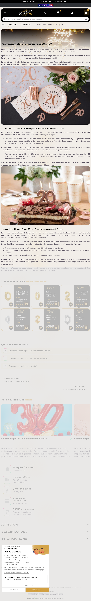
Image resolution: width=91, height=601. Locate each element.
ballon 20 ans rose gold (22, 147)
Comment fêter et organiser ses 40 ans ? (17, 381)
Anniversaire (26, 24)
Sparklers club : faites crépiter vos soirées (59, 588)
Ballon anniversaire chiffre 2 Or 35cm (51, 317)
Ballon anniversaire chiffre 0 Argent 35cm (21, 317)
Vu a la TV (78, 588)
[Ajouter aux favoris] (11, 304)
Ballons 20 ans (6, 62)
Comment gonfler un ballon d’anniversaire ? (24, 438)
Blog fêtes (12, 24)
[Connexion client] (72, 12)
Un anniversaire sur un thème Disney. (75, 389)
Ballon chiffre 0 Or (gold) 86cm (22, 293)
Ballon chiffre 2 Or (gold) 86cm (82, 293)
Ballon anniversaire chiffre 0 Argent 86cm (81, 317)
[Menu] (5, 12)
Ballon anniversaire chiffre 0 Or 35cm (51, 294)
